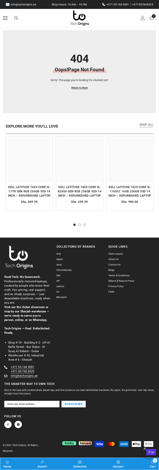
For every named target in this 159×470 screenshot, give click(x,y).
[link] (42, 463)
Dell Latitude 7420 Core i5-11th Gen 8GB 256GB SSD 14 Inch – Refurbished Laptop (29, 191)
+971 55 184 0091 (117, 4)
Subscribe (74, 404)
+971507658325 (142, 4)
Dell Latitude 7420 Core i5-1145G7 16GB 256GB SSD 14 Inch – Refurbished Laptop (129, 191)
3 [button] (84, 225)
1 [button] (74, 225)
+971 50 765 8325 (22, 371)
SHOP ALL (146, 124)
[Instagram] (18, 424)
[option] (29, 173)
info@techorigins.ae (24, 376)
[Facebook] (8, 424)
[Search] (16, 18)
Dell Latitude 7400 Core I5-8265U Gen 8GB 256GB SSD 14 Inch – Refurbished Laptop (79, 191)
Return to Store (79, 87)
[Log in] (143, 18)
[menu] (5, 18)
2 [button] (79, 225)
